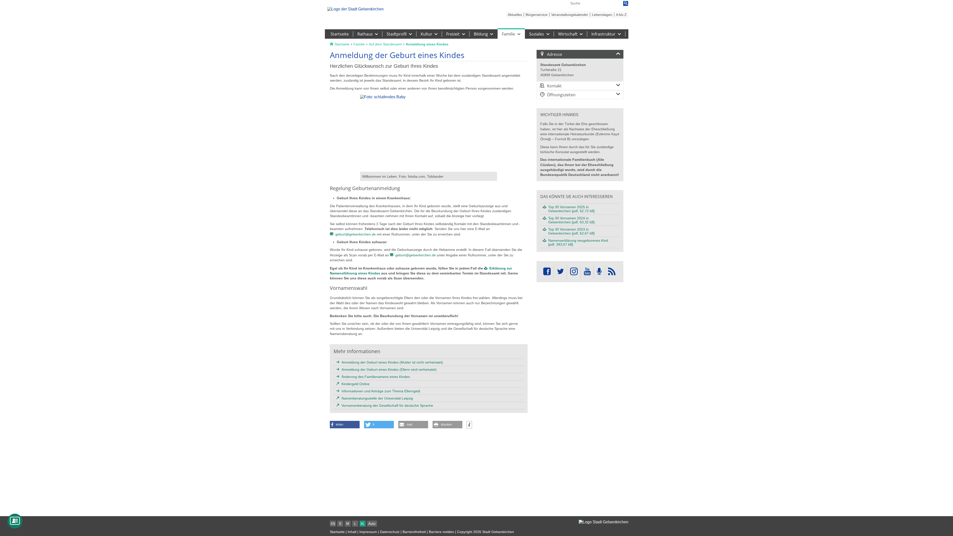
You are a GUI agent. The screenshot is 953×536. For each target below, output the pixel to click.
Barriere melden (441, 532)
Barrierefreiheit (414, 532)
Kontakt (554, 86)
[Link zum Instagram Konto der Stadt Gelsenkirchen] (573, 271)
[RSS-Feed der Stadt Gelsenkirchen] (611, 271)
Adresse (554, 54)
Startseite (337, 532)
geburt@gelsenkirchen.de (355, 234)
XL (362, 524)
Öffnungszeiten (561, 95)
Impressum (368, 532)
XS (333, 524)
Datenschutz (390, 532)
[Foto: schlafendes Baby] (428, 169)
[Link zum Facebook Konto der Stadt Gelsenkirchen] (547, 271)
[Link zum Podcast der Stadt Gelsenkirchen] (599, 271)
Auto (371, 524)
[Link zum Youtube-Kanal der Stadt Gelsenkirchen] (587, 271)
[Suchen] (625, 3)
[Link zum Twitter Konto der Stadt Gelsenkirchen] (560, 271)
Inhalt (352, 532)
